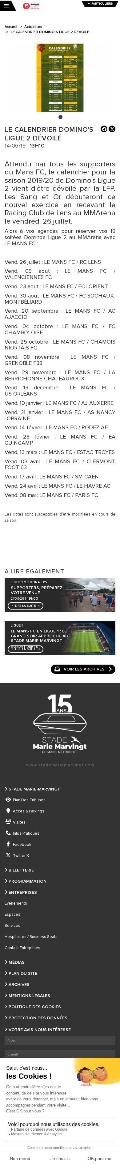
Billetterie (21, 870)
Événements (16, 904)
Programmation (27, 881)
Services (12, 926)
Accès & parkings (28, 811)
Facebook (22, 845)
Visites (19, 822)
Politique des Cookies (35, 1007)
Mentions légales (29, 996)
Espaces (12, 915)
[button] (25, 606)
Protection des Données (38, 1018)
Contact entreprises (22, 948)
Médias (17, 962)
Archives (19, 985)
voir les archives (84, 669)
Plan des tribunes (29, 800)
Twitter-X (21, 856)
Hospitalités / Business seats (31, 937)
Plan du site (23, 973)
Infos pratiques (26, 834)
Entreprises (23, 892)
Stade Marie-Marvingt (34, 789)
